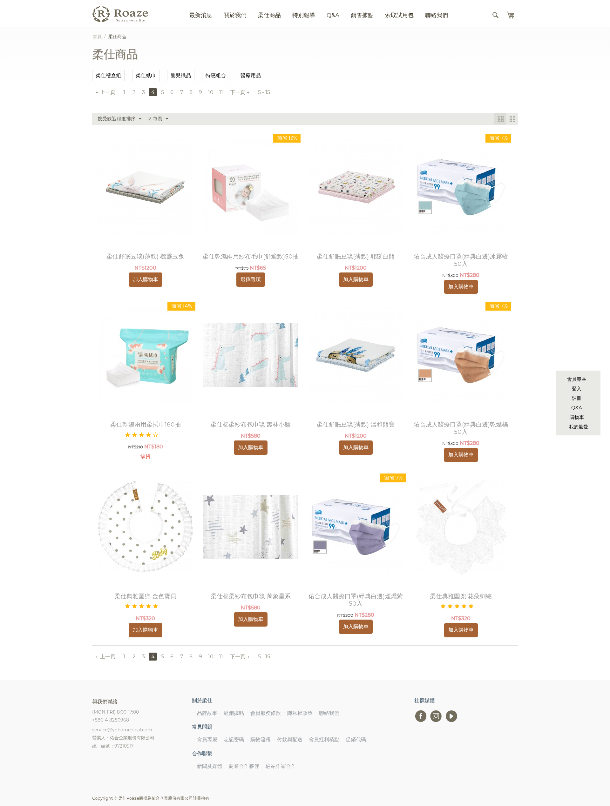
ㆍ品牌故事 (204, 713)
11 (221, 92)
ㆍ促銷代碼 (353, 739)
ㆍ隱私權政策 (297, 713)
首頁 (97, 36)
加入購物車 (145, 279)
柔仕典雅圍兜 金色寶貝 (145, 596)
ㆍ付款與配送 (287, 739)
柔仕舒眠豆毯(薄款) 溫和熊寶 (356, 424)
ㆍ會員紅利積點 (321, 739)
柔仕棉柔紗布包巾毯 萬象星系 (251, 596)
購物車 (577, 417)
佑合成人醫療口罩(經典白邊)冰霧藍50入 (461, 260)
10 (211, 92)
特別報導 (303, 15)
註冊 (576, 398)
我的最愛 (578, 427)
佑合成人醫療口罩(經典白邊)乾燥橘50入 (461, 428)
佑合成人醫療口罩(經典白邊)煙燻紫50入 (355, 600)
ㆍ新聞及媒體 (207, 766)
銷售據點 (362, 15)
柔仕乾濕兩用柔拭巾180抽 (145, 424)
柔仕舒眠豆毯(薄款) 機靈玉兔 (145, 256)
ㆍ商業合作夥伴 (241, 766)
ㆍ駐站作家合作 (278, 766)
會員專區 (576, 379)
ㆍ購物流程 (258, 739)
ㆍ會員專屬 (204, 739)
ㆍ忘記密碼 (231, 739)
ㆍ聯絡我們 (326, 713)
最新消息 (200, 15)
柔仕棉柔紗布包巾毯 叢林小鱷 (251, 424)
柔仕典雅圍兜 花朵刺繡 (461, 596)
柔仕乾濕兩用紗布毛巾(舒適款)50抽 (251, 256)
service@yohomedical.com (122, 730)
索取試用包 (399, 15)
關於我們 (235, 15)
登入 (576, 389)
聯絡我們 (436, 15)
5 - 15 (264, 92)
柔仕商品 (269, 15)
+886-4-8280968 (110, 720)
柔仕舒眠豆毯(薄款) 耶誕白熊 (356, 256)
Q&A (576, 408)
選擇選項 (251, 279)
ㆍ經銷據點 (231, 713)
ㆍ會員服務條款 (263, 713)
